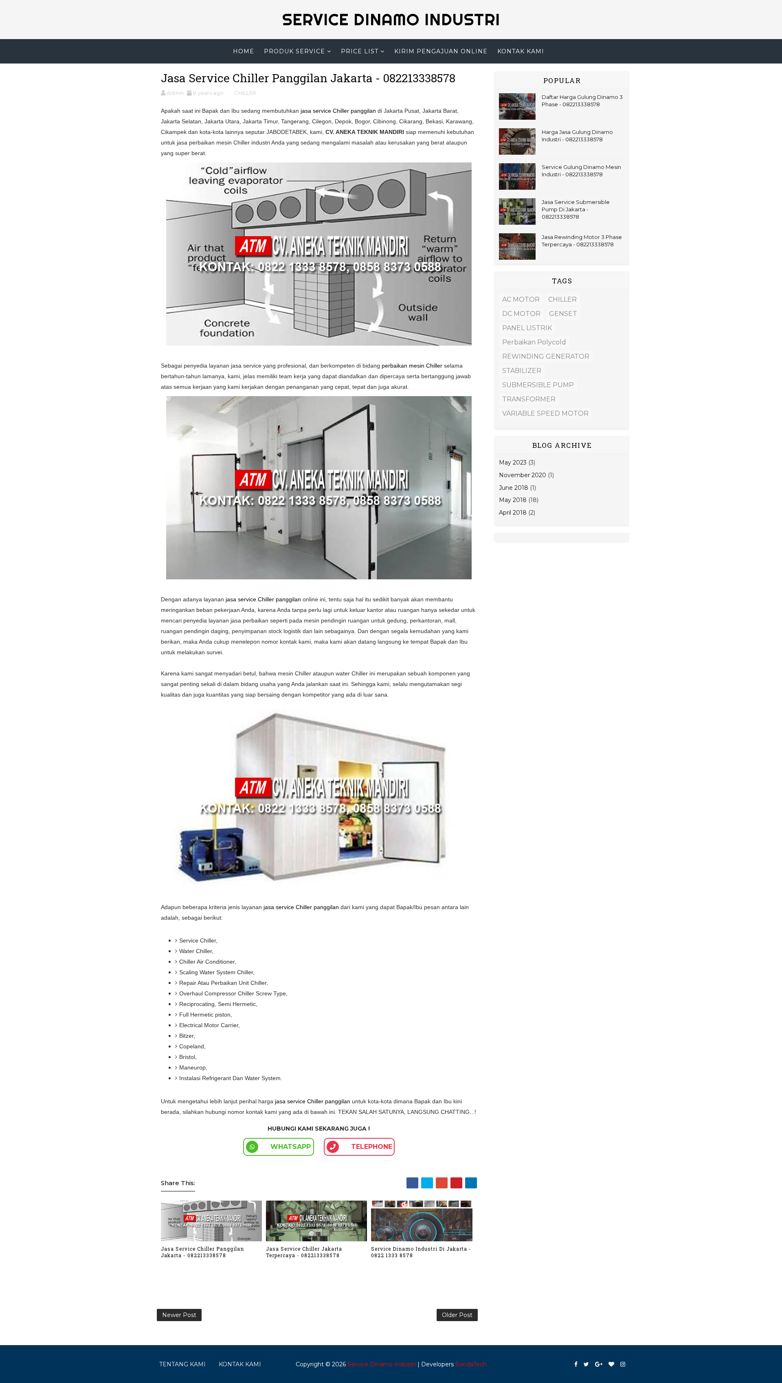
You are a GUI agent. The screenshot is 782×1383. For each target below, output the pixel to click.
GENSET (563, 314)
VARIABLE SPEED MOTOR (545, 413)
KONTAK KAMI (240, 1364)
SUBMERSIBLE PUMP (538, 385)
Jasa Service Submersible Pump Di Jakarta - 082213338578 (576, 209)
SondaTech (471, 1364)
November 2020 (522, 475)
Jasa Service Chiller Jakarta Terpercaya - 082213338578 (304, 1252)
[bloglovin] (611, 1364)
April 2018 (513, 512)
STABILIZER (521, 371)
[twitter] (586, 1364)
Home (243, 51)
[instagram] (622, 1364)
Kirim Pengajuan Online (441, 51)
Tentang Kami (182, 1364)
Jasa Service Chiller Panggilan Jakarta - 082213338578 (202, 1252)
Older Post (457, 1315)
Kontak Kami (520, 51)
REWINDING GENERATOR (545, 356)
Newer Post (179, 1315)
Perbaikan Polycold (534, 342)
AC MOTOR (521, 299)
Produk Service (294, 51)
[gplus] (598, 1364)
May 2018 (513, 500)
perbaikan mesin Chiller (412, 365)
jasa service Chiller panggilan (338, 110)
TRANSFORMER (529, 399)
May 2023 (513, 462)
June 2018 (513, 487)
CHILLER (245, 93)
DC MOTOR (521, 314)
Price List (359, 51)
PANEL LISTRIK (527, 328)
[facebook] (576, 1364)
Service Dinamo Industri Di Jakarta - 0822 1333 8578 (421, 1252)
